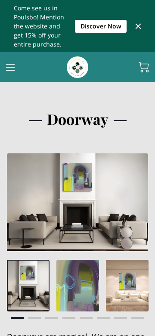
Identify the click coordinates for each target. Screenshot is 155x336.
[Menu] (10, 67)
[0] (144, 67)
